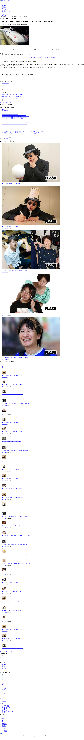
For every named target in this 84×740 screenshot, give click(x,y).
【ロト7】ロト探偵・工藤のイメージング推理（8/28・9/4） (12, 183)
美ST (3, 685)
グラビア (3, 10)
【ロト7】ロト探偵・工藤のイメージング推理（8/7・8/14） (12, 648)
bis (2, 686)
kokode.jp (3, 693)
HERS (3, 683)
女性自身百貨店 (4, 730)
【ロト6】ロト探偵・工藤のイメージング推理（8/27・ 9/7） (12, 226)
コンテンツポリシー (5, 706)
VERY (3, 681)
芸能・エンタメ (4, 6)
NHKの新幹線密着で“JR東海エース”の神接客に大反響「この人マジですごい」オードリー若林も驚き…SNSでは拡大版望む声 (24, 131)
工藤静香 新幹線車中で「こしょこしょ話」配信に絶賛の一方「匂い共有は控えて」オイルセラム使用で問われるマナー (22, 132)
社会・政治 (4, 5)
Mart (2, 684)
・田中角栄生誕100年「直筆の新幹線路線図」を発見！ (9, 98)
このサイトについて (5, 705)
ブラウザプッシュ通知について (7, 711)
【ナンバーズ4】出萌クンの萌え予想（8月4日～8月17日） (12, 582)
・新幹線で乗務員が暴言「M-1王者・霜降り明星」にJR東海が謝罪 (11, 94)
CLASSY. (3, 680)
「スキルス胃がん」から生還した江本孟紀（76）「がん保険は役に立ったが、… (16, 525)
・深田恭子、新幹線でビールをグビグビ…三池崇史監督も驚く (11, 96)
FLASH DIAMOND (5, 109)
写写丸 (3, 111)
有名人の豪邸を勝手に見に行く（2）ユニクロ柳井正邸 (11, 441)
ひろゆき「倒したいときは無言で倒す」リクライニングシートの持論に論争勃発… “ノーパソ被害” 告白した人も (21, 133)
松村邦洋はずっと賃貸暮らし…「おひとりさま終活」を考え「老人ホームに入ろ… (16, 563)
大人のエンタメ (7, 11)
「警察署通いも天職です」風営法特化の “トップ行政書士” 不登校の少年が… (15, 357)
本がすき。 (4, 691)
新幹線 (3, 112)
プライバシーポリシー (6, 707)
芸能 (3, 7)
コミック (3, 12)
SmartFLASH (4, 690)
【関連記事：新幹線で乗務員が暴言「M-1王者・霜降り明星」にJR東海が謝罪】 (42, 57)
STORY (3, 682)
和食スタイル (4, 688)
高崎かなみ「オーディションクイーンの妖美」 (10, 114)
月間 (3, 367)
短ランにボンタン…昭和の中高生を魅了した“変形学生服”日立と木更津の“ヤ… (15, 270)
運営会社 (3, 709)
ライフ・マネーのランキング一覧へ (6, 651)
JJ (2, 679)
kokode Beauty (4, 694)
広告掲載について (5, 708)
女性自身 (3, 689)
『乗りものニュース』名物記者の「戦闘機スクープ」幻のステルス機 (14, 117)
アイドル (3, 11)
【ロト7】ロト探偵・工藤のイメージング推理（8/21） (11, 422)
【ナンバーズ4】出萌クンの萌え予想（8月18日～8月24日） (12, 431)
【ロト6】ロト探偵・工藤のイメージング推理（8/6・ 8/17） (12, 601)
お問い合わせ (4, 712)
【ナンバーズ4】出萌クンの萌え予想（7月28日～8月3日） (12, 610)
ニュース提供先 (4, 710)
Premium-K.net (4, 687)
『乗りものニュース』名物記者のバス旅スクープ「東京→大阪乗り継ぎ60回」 (15, 116)
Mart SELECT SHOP (5, 729)
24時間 (3, 365)
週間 (3, 366)
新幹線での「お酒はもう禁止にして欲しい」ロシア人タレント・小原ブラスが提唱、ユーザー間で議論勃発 (20, 134)
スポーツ (3, 8)
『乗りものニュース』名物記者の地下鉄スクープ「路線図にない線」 (14, 115)
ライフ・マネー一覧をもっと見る (6, 102)
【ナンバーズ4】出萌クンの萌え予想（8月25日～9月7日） (12, 384)
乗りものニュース (5, 110)
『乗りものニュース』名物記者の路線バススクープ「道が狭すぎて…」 (14, 118)
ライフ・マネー (4, 9)
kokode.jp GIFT (4, 731)
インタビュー (6, 7)
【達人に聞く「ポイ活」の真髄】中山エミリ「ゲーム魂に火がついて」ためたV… (16, 535)
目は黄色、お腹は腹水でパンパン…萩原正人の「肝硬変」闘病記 (13, 572)
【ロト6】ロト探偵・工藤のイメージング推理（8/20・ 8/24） (12, 497)
